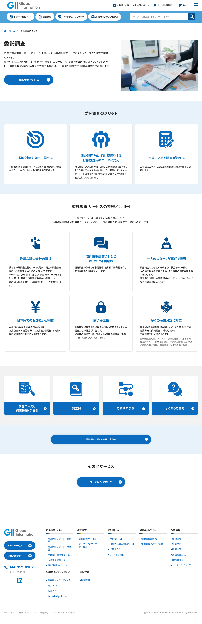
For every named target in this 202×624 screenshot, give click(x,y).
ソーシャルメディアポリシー (63, 612)
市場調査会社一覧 (57, 560)
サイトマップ (9, 612)
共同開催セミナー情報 (152, 544)
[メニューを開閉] (195, 5)
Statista (52, 585)
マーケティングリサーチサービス (90, 545)
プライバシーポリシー (27, 612)
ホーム (11, 30)
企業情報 (175, 530)
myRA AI (52, 591)
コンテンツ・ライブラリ (182, 565)
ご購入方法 (115, 549)
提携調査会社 (179, 554)
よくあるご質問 (117, 554)
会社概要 (176, 538)
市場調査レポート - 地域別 (60, 548)
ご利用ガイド (115, 530)
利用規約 (44, 612)
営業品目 (176, 544)
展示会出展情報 (149, 538)
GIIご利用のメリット (57, 565)
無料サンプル (116, 538)
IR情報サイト (178, 560)
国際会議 (85, 580)
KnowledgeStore (57, 596)
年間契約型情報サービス (60, 555)
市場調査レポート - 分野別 (60, 540)
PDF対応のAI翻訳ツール (122, 544)
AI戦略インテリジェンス (59, 580)
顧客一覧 (176, 549)
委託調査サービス (87, 538)
